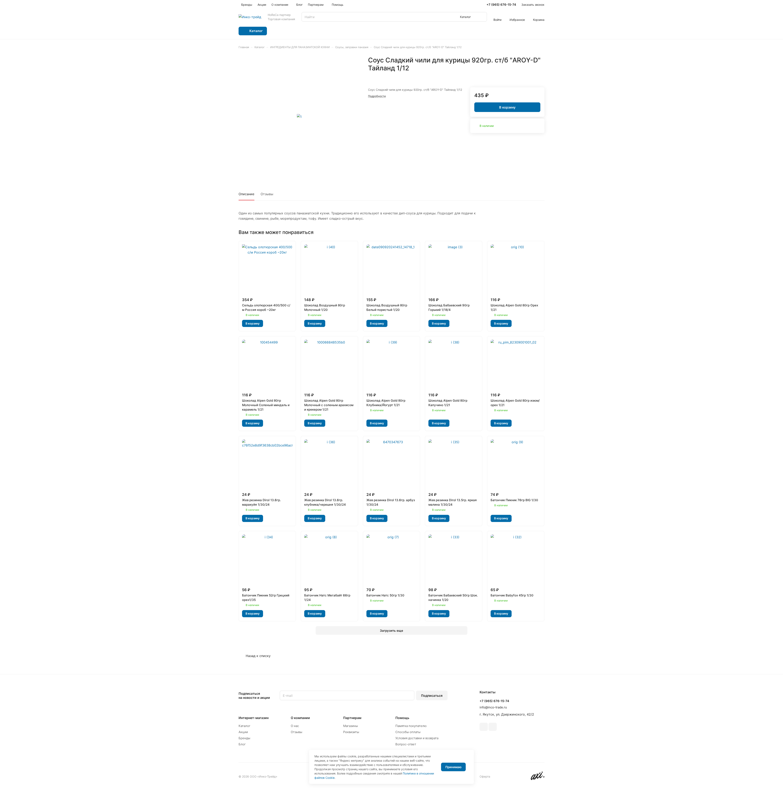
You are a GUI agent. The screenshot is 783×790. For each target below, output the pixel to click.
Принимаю (453, 767)
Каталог (244, 726)
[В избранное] (531, 76)
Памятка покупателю (411, 726)
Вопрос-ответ (405, 744)
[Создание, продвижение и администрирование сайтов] (537, 779)
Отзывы (267, 194)
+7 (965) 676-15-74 (501, 5)
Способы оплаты (407, 732)
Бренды (244, 738)
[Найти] (482, 17)
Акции (243, 732)
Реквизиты (351, 732)
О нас (295, 726)
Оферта (485, 776)
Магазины (350, 726)
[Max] (493, 727)
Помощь (402, 718)
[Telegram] (484, 727)
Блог (242, 744)
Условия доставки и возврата (416, 738)
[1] (299, 116)
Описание (246, 194)
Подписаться (431, 696)
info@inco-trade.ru (493, 707)
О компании (300, 718)
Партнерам (352, 718)
